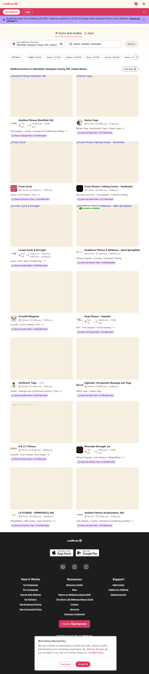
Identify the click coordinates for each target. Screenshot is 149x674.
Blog (74, 589)
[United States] (136, 4)
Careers (75, 604)
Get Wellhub (11, 12)
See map (128, 69)
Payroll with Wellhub (30, 594)
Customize (66, 664)
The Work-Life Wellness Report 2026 (74, 599)
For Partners (30, 599)
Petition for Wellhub (118, 589)
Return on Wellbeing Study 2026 (74, 594)
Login (28, 12)
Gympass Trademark (74, 614)
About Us (74, 609)
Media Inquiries (118, 594)
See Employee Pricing (30, 604)
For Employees (30, 585)
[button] (61, 44)
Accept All (83, 664)
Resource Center (74, 585)
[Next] (136, 57)
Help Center (118, 585)
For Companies (30, 589)
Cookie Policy (96, 652)
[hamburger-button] (143, 4)
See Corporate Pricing (31, 609)
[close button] (143, 12)
